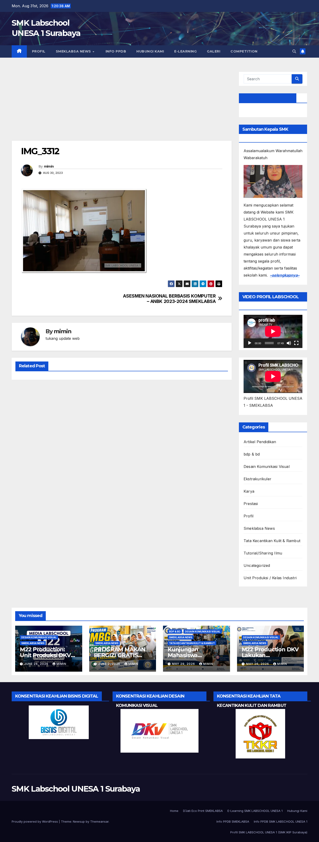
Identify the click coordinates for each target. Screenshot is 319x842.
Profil (39, 51)
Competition (244, 51)
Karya (249, 491)
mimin (49, 166)
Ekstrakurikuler (257, 479)
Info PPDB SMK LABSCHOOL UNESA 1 (280, 821)
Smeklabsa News (74, 51)
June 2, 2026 (109, 664)
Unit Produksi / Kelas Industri (270, 577)
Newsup (79, 821)
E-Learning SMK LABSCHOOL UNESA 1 (255, 811)
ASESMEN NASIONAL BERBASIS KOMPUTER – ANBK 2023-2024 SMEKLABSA (169, 298)
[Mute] (289, 343)
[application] (273, 331)
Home (174, 811)
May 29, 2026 (184, 664)
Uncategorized (257, 565)
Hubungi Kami (150, 51)
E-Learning (185, 51)
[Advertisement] (122, 106)
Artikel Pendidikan (260, 441)
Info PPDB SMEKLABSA (232, 821)
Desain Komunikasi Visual (267, 466)
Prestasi (251, 503)
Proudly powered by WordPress (35, 821)
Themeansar (99, 821)
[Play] (249, 343)
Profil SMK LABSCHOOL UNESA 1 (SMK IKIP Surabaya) (268, 832)
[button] (294, 51)
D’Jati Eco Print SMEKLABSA (203, 811)
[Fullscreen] (296, 343)
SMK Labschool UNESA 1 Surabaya (76, 789)
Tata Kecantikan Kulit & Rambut (272, 540)
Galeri (213, 51)
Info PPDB (115, 51)
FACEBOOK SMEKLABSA (267, 98)
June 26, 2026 (36, 664)
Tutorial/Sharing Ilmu (263, 553)
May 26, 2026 (258, 664)
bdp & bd (252, 454)
